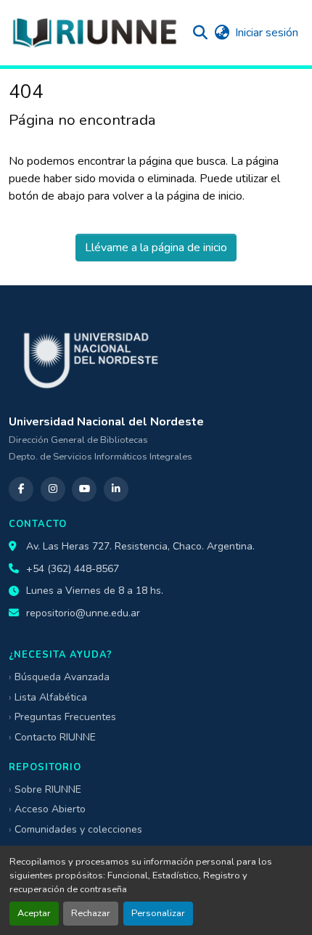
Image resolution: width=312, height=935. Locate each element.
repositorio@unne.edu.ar (83, 613)
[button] (94, 33)
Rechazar (90, 913)
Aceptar (34, 913)
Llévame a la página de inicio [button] (156, 248)
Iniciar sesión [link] (266, 33)
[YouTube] (84, 489)
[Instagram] (53, 489)
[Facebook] (21, 489)
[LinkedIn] (116, 489)
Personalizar (158, 913)
